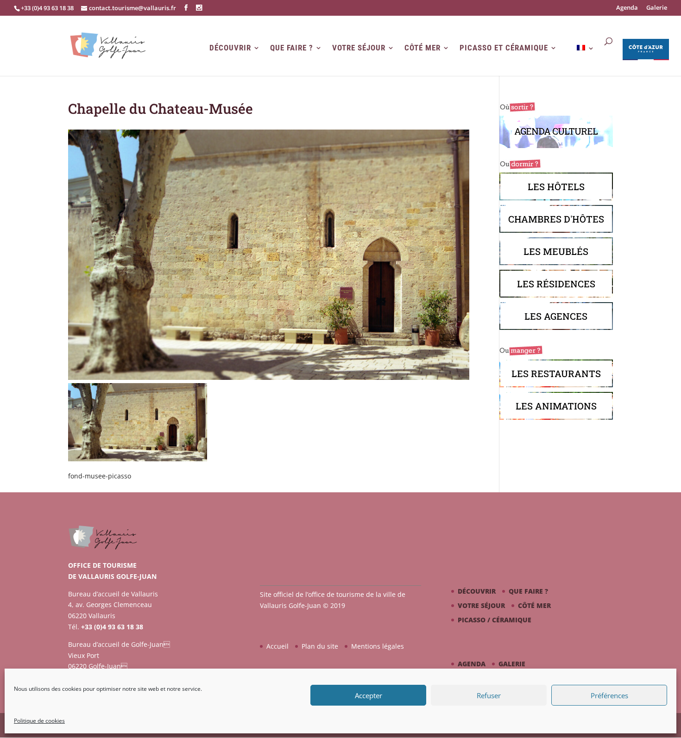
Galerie (656, 8)
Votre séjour (358, 47)
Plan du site (320, 646)
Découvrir (230, 47)
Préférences (609, 695)
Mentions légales (377, 646)
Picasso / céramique (494, 619)
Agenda (627, 8)
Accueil (277, 646)
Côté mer (422, 47)
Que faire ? (291, 47)
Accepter (368, 695)
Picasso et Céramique (504, 47)
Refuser (489, 695)
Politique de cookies (39, 721)
